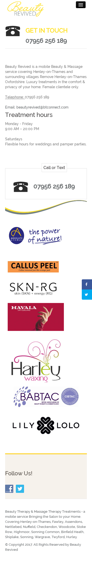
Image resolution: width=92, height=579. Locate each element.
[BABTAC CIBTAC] (46, 396)
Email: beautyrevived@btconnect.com (36, 107)
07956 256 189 (46, 40)
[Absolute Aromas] (36, 235)
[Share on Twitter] (87, 295)
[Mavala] (36, 317)
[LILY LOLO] (46, 425)
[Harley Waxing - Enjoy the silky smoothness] (36, 360)
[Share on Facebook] (87, 284)
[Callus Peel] (33, 266)
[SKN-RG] (33, 289)
